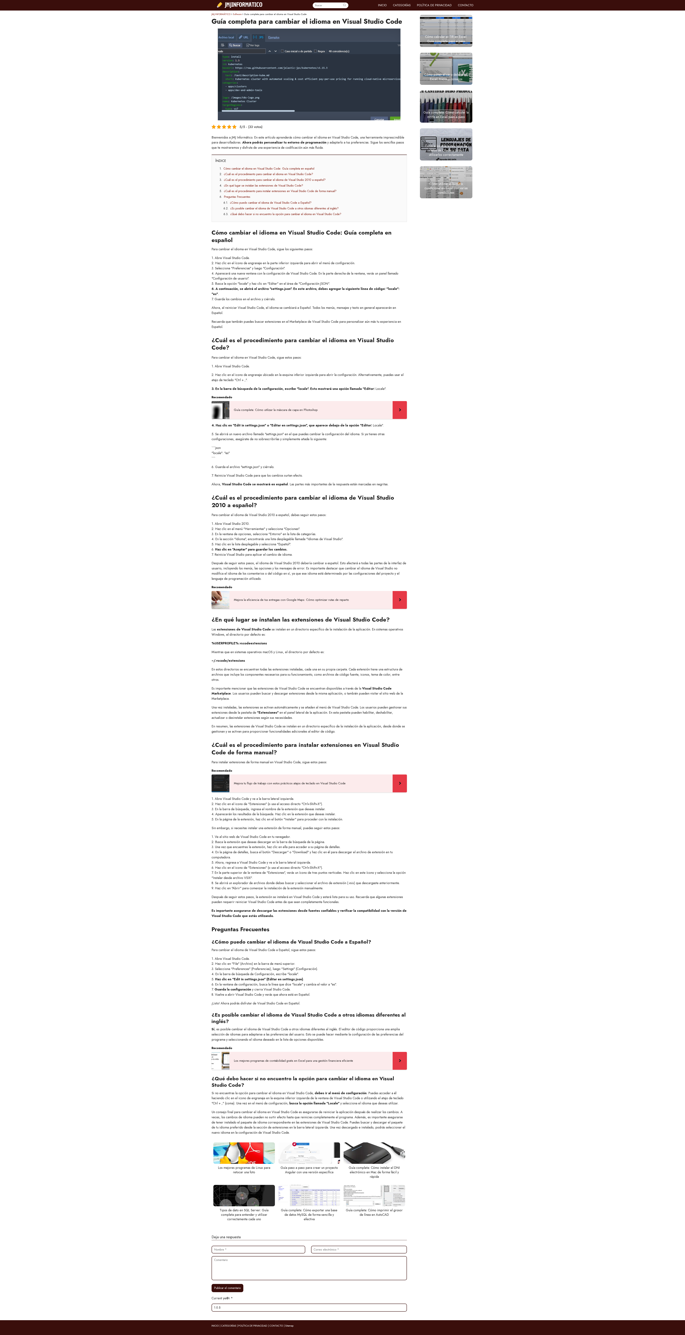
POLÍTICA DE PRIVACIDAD (434, 5)
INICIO (382, 5)
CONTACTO (465, 5)
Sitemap (289, 1326)
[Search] (344, 5)
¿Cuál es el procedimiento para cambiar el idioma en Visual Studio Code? (268, 174)
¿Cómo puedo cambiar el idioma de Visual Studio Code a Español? (270, 203)
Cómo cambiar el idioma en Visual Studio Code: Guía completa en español (269, 169)
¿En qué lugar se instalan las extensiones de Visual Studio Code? (263, 185)
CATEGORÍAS (402, 5)
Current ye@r (222, 1298)
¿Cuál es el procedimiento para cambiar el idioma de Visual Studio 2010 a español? (275, 180)
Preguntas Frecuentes (237, 197)
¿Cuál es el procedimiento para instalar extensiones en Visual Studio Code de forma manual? (280, 191)
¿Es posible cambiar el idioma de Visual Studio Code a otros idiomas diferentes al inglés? (284, 208)
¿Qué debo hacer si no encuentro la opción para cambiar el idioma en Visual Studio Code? (285, 214)
